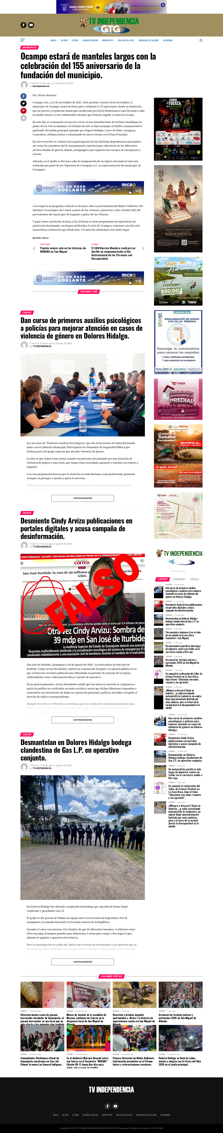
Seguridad (168, 40)
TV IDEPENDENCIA (42, 346)
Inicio (53, 40)
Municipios (107, 40)
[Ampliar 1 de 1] (198, 428)
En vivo (64, 40)
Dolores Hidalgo (90, 40)
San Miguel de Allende (148, 40)
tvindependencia (41, 86)
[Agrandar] (198, 169)
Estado (75, 40)
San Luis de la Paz (126, 40)
